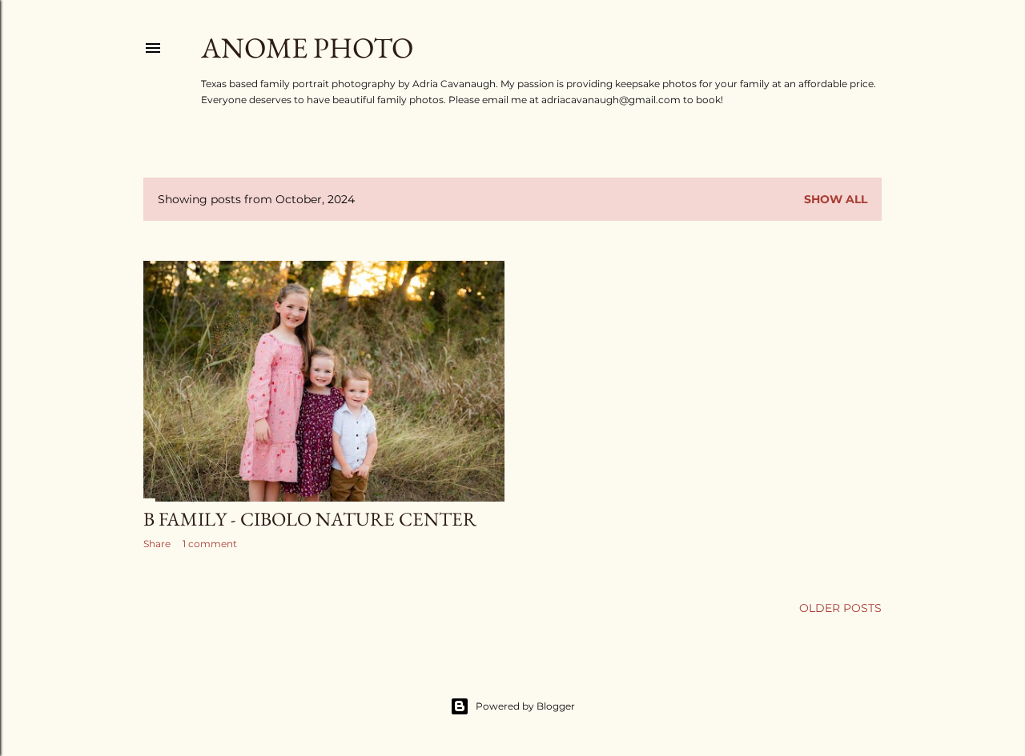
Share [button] (157, 544)
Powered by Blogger (525, 706)
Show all (835, 199)
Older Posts (840, 608)
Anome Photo (307, 47)
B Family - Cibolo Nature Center (309, 518)
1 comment (210, 544)
